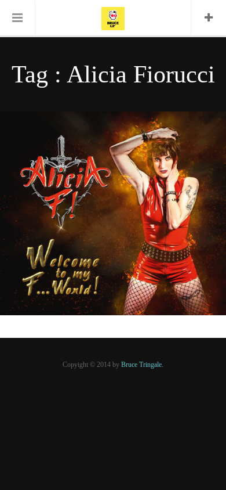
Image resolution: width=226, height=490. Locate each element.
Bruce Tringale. (142, 365)
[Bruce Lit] (113, 17)
